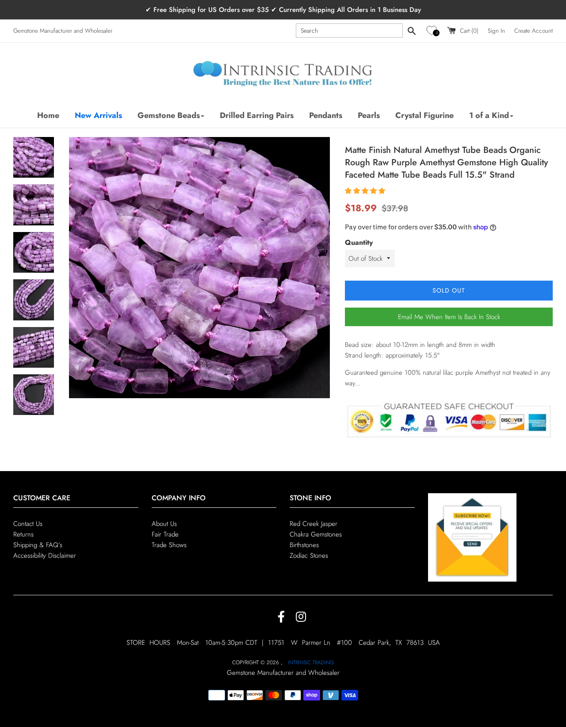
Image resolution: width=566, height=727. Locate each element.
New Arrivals (98, 115)
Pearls (369, 115)
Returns (23, 534)
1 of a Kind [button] (489, 115)
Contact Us (27, 524)
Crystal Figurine (424, 115)
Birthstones (304, 545)
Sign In (496, 31)
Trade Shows (169, 545)
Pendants (325, 115)
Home (48, 115)
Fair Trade (165, 534)
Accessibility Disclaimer (44, 555)
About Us (164, 524)
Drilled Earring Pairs (257, 115)
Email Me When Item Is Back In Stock (449, 317)
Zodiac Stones (309, 555)
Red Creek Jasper (313, 524)
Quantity (359, 242)
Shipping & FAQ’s (37, 545)
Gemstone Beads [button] (169, 115)
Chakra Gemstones (316, 534)
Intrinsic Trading (311, 662)
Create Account (533, 31)
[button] (433, 31)
